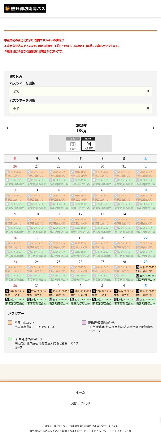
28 (59, 166)
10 (37, 213)
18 (59, 237)
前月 (7, 128)
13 (102, 213)
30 (102, 166)
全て (16, 91)
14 (124, 213)
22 (146, 237)
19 (80, 237)
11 (59, 213)
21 (124, 237)
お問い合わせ (80, 403)
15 (146, 213)
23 (15, 261)
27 (37, 166)
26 (15, 166)
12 (80, 213)
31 (124, 166)
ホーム (80, 392)
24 (37, 261)
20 (102, 237)
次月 (154, 128)
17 (37, 237)
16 (15, 237)
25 (59, 261)
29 (80, 166)
